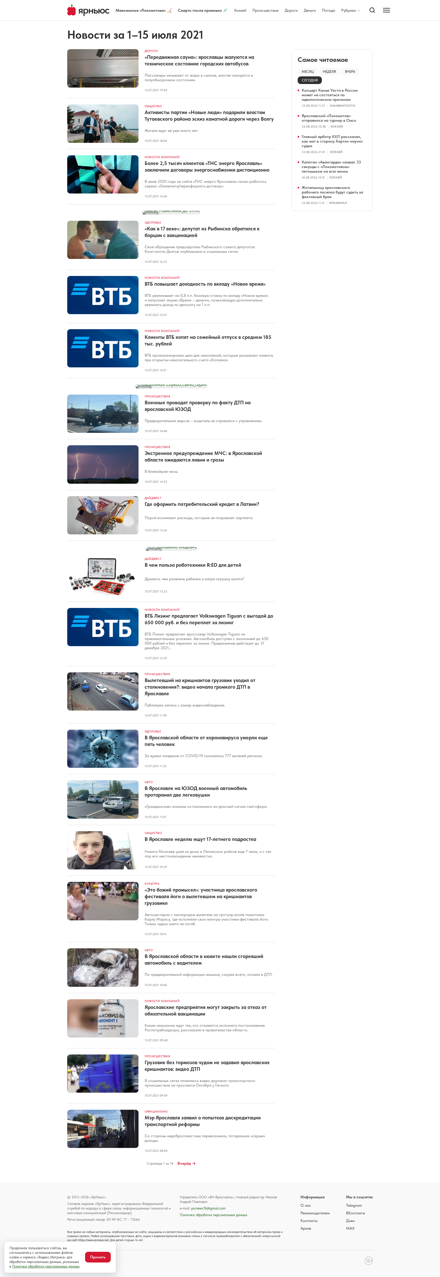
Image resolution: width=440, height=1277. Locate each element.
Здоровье (153, 222)
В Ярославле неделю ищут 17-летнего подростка (200, 839)
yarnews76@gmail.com (208, 1208)
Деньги (310, 10)
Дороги (291, 10)
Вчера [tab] (350, 72)
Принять (98, 1257)
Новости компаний (162, 157)
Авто (149, 782)
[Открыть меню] (386, 10)
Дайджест (153, 498)
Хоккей (240, 10)
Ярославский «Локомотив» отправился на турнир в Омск (329, 118)
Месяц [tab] (308, 72)
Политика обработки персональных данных (213, 1215)
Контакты (309, 1220)
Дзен (350, 1220)
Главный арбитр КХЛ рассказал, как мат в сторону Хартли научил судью (332, 141)
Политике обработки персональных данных (45, 1266)
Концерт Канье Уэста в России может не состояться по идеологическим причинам (330, 95)
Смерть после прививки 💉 (203, 10)
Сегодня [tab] (310, 80)
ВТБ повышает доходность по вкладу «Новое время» (205, 284)
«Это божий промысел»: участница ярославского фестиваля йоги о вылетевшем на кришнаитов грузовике (201, 896)
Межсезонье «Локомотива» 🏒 (144, 10)
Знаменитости (342, 105)
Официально (156, 1111)
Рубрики (348, 10)
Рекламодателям (315, 1213)
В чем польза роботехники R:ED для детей (193, 565)
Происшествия (265, 10)
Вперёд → (186, 1163)
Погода (328, 10)
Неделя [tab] (329, 72)
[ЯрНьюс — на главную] (88, 10)
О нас (305, 1205)
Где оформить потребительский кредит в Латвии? (202, 504)
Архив (305, 1228)
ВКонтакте (355, 1213)
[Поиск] (372, 10)
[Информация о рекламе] (197, 214)
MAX (350, 1228)
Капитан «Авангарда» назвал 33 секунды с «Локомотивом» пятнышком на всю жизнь (331, 167)
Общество (153, 106)
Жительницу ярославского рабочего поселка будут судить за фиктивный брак (332, 192)
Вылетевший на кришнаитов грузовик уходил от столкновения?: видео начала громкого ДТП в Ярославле (200, 687)
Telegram (354, 1205)
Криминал (338, 203)
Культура (152, 883)
